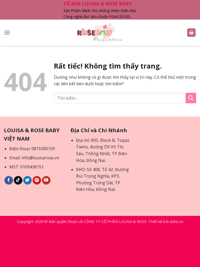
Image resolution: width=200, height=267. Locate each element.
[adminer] (100, 32)
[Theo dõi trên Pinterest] (37, 180)
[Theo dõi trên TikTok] (18, 180)
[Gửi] (191, 98)
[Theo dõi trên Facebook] (8, 180)
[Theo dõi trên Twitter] (27, 180)
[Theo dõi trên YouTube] (46, 180)
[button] (7, 32)
